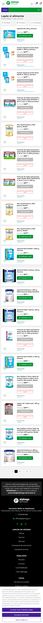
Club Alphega (21, 572)
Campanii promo (21, 549)
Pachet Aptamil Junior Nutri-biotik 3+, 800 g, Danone (28, 73)
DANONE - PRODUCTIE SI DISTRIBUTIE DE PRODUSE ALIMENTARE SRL (26, 66)
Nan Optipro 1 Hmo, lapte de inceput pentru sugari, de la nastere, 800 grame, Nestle (28, 378)
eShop (21, 533)
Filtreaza (22, 23)
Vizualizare (37, 23)
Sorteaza (7, 23)
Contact (21, 564)
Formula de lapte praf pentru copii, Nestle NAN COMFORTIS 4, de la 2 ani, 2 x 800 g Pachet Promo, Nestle (28, 178)
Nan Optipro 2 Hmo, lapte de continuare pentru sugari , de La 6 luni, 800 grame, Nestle (28, 430)
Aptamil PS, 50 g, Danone (27, 28)
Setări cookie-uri (21, 620)
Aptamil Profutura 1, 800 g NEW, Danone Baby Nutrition (28, 291)
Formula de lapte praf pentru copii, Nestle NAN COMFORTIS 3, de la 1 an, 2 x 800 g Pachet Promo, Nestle (28, 151)
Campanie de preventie (21, 545)
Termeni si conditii (21, 582)
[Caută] (38, 10)
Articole (21, 541)
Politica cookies (21, 586)
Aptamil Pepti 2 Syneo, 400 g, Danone (28, 271)
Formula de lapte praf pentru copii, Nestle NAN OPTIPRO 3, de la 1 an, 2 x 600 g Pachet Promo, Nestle (28, 331)
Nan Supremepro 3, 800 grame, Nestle (26, 229)
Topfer (19, 422)
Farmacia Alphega (6, 18)
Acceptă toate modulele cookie (21, 610)
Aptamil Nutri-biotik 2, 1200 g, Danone (28, 357)
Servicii (21, 537)
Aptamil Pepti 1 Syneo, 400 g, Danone (28, 310)
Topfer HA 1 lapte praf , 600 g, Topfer (28, 404)
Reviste (21, 560)
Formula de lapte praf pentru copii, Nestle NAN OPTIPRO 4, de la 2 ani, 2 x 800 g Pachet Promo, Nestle (28, 99)
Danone (19, 41)
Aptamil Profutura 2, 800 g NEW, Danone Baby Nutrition (28, 451)
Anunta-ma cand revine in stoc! (25, 60)
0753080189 (22, 515)
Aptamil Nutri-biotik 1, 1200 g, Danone (28, 249)
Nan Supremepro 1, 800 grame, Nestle (26, 204)
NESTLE (19, 118)
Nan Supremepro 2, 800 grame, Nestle (26, 125)
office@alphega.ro (22, 519)
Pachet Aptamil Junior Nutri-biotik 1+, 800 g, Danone (28, 48)
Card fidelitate (21, 568)
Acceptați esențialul (21, 615)
